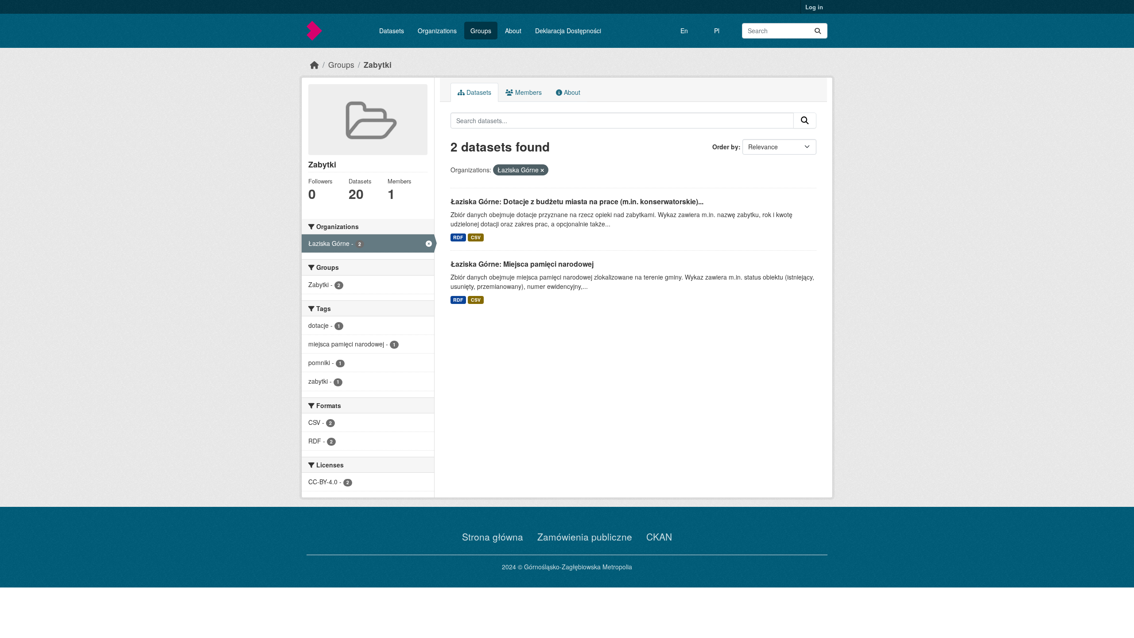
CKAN (659, 536)
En (684, 30)
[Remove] (542, 170)
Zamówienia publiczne (584, 536)
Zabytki (378, 64)
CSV (476, 237)
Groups (480, 30)
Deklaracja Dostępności (568, 30)
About (513, 30)
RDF (458, 237)
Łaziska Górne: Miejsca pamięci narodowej (522, 264)
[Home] (314, 64)
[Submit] (818, 31)
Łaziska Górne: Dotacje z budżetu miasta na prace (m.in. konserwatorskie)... (576, 201)
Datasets (391, 30)
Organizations (437, 30)
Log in (814, 7)
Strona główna (492, 536)
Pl (716, 30)
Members (527, 92)
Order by (725, 146)
